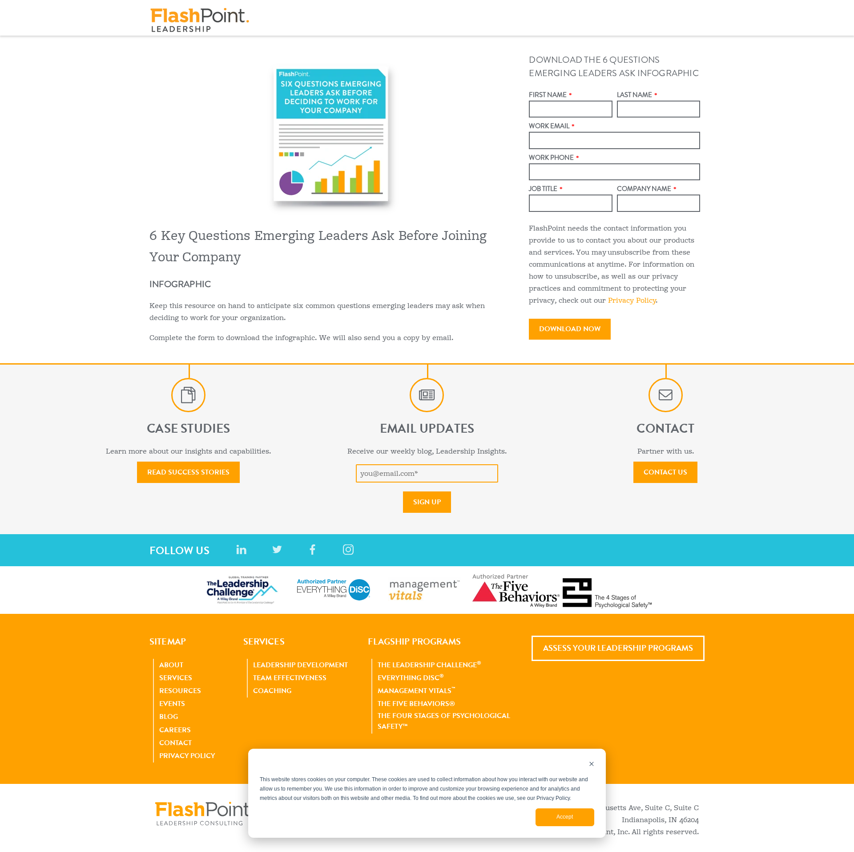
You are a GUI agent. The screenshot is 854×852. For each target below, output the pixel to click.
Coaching (272, 690)
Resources (180, 690)
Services (175, 677)
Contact (175, 742)
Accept (564, 817)
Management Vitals (416, 690)
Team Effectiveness (289, 677)
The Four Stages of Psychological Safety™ (444, 721)
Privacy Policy (632, 300)
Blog (168, 716)
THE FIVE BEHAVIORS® (416, 703)
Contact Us (665, 472)
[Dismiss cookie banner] (591, 765)
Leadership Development (300, 664)
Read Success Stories (188, 472)
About (171, 664)
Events (172, 703)
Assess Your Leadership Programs (618, 648)
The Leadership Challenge (429, 664)
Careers (175, 729)
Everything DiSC (411, 677)
